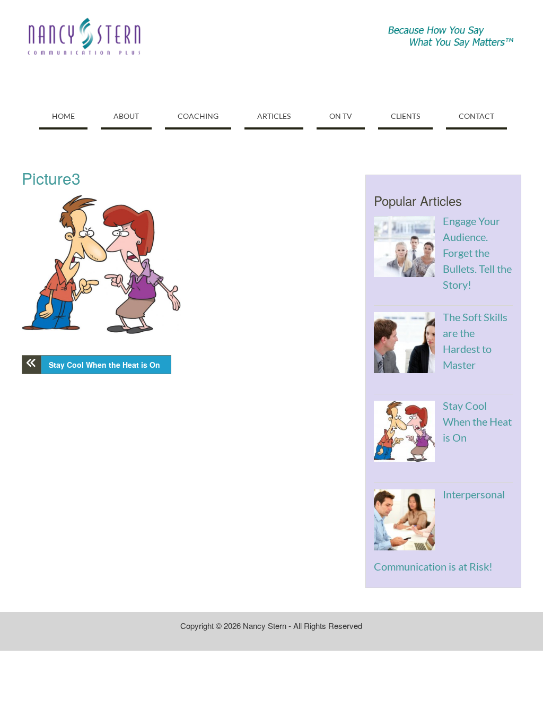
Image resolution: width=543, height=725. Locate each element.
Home (63, 115)
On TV (340, 115)
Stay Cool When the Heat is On (104, 364)
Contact (476, 115)
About (126, 115)
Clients (405, 115)
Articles (274, 115)
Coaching (198, 115)
